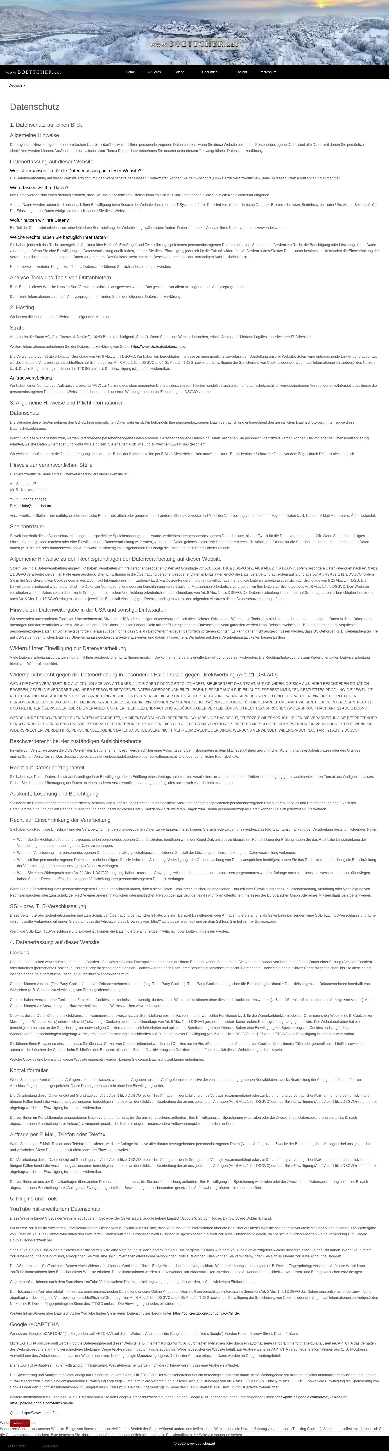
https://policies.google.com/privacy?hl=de (206, 1313)
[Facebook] (339, 72)
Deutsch (15, 85)
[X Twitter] (380, 72)
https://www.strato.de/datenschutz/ (158, 346)
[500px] (371, 72)
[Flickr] (363, 72)
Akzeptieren (17, 1446)
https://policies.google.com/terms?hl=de (41, 1403)
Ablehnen (50, 1446)
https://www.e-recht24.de (41, 1413)
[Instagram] (347, 72)
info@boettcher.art (36, 506)
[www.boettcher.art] (33, 72)
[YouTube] (355, 72)
